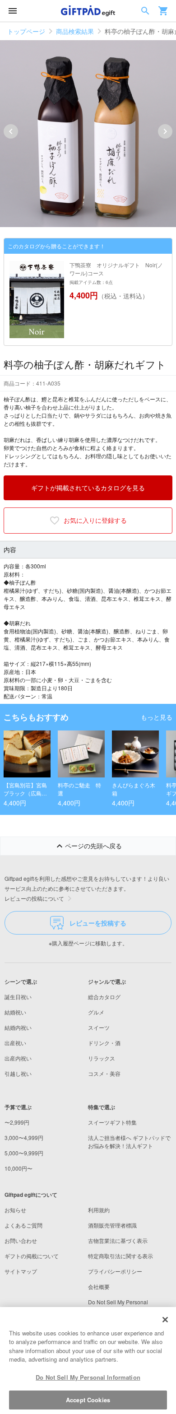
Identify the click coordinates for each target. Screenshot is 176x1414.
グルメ (96, 1012)
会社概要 (99, 1286)
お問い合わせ (21, 1240)
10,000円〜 (18, 1168)
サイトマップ (21, 1271)
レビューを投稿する (97, 922)
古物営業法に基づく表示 (118, 1240)
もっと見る (156, 716)
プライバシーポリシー (115, 1271)
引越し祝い (18, 1073)
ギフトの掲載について (32, 1256)
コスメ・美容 (104, 1073)
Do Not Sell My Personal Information (88, 1377)
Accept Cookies (88, 1399)
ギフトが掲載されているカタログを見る (88, 487)
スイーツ (99, 1027)
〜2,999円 (17, 1122)
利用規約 (99, 1210)
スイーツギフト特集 (112, 1122)
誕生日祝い (18, 996)
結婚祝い (15, 1012)
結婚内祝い (18, 1027)
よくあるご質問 (23, 1225)
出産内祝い (18, 1058)
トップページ (26, 31)
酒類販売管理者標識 (112, 1225)
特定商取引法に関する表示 (120, 1256)
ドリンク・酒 (104, 1043)
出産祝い (15, 1043)
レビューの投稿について (34, 898)
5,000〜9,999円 (24, 1153)
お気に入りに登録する (95, 520)
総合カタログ (104, 996)
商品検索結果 (75, 31)
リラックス (101, 1058)
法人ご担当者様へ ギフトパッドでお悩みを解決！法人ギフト (129, 1141)
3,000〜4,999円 (24, 1137)
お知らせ (15, 1210)
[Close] (165, 1320)
